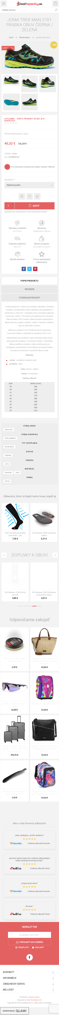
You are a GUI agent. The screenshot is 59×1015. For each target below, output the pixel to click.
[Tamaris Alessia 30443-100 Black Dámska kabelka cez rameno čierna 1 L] (44, 729)
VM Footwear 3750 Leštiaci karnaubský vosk (14, 660)
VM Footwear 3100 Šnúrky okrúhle (15, 593)
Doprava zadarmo (17, 242)
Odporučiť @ (37, 196)
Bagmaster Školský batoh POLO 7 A (44, 705)
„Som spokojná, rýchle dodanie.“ (29, 835)
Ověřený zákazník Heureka (39, 843)
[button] (14, 528)
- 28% (54, 45)
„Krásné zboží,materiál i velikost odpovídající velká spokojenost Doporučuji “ (29, 859)
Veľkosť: (9, 180)
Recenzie (29, 289)
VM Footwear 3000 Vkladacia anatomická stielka (44, 593)
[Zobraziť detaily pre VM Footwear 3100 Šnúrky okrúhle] (15, 576)
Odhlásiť (39, 947)
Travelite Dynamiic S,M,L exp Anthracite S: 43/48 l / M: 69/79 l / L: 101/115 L (14, 749)
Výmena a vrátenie (17, 226)
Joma (14, 153)
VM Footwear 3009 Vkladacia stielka (44, 534)
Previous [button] (3, 555)
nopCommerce (33, 997)
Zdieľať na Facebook (24, 269)
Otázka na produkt (29, 298)
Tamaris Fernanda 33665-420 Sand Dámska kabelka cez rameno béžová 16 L (44, 661)
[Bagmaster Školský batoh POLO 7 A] (44, 687)
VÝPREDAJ (8, 48)
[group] (15, 516)
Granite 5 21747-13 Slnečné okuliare (14, 705)
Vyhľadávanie (56, 10)
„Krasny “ (29, 906)
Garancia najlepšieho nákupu (41, 226)
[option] (15, 582)
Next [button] (55, 555)
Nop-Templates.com (34, 1000)
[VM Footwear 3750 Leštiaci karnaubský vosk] (14, 641)
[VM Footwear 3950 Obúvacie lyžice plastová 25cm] (14, 774)
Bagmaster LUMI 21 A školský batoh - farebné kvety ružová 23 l (44, 793)
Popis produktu (29, 281)
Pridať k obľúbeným (29, 196)
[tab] (29, 281)
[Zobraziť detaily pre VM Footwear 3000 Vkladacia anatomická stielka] (43, 576)
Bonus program (41, 242)
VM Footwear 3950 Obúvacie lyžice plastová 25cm (14, 793)
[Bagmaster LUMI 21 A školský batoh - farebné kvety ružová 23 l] (44, 774)
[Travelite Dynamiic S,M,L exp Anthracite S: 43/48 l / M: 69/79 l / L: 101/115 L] (14, 729)
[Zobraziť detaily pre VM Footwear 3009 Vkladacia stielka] (43, 516)
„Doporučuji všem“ (29, 883)
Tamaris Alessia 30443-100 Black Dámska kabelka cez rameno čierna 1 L (44, 749)
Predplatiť (23, 947)
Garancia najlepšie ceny (22, 196)
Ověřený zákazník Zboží (40, 868)
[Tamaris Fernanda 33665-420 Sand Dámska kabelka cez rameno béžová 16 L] (44, 641)
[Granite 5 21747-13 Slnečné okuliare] (14, 687)
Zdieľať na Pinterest (35, 269)
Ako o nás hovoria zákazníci (29, 823)
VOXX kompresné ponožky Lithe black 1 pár (15, 534)
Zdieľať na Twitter (29, 269)
